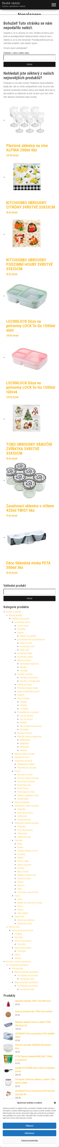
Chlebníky (21, 809)
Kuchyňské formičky (26, 781)
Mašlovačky (25, 740)
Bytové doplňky (15, 615)
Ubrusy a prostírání (22, 941)
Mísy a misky (23, 871)
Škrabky (23, 722)
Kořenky (20, 868)
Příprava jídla (17, 968)
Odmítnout (29, 1133)
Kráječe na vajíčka (28, 636)
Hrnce (19, 899)
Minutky (23, 667)
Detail (15, 155)
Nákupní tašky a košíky (24, 754)
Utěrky (17, 954)
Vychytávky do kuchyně (27, 975)
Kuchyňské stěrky (25, 657)
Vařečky (23, 750)
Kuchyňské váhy (27, 979)
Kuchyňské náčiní (22, 622)
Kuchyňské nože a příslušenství (31, 639)
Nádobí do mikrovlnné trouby (29, 902)
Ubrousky (18, 937)
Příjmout (29, 1126)
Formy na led (23, 625)
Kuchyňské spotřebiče (19, 965)
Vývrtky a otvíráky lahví (30, 681)
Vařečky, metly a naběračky (29, 736)
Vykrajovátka (22, 799)
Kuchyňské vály (24, 785)
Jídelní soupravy (24, 864)
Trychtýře (24, 709)
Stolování (18, 840)
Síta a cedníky (23, 698)
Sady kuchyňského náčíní (28, 691)
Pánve (20, 906)
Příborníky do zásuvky (26, 767)
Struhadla (24, 729)
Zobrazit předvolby (29, 1140)
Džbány (20, 857)
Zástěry (17, 958)
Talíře (19, 889)
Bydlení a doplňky (13, 612)
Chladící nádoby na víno (27, 850)
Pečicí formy (22, 788)
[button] (55, 1102)
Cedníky (23, 702)
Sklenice (21, 885)
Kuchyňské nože (27, 646)
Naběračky (24, 743)
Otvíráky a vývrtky (25, 674)
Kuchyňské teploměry (29, 663)
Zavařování (19, 916)
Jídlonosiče (22, 816)
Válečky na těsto (24, 733)
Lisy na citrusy (26, 719)
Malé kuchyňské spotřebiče (26, 972)
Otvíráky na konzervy (29, 677)
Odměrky (24, 670)
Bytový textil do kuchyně (22, 930)
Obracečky (24, 747)
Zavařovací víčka (24, 923)
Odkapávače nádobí (25, 764)
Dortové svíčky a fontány (28, 778)
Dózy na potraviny (25, 812)
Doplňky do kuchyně (20, 618)
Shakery (20, 695)
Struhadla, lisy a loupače (28, 712)
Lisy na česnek (26, 715)
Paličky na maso (24, 684)
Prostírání (21, 944)
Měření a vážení (24, 660)
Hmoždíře (21, 629)
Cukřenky (21, 854)
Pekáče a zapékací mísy (28, 795)
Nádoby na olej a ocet (26, 875)
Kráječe (20, 632)
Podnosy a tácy (24, 878)
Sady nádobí (22, 913)
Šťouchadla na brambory (31, 726)
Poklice (20, 909)
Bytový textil (14, 927)
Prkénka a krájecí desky (27, 688)
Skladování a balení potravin (26, 805)
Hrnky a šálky (23, 861)
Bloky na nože (26, 643)
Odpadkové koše (21, 757)
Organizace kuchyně (23, 760)
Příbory (20, 882)
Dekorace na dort (24, 774)
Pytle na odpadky (22, 802)
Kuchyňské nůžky (24, 653)
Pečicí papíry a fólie (25, 792)
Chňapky (18, 934)
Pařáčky (23, 705)
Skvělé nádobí (11, 3)
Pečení (17, 771)
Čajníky (20, 847)
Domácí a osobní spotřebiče (18, 961)
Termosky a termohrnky (27, 892)
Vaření (17, 896)
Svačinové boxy (24, 819)
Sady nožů (24, 650)
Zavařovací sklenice (26, 920)
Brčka (19, 844)
